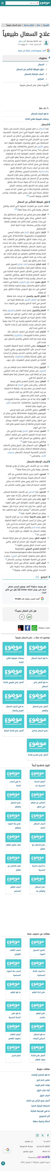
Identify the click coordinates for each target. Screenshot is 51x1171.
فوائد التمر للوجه (42, 1085)
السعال (41, 129)
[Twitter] (43, 1135)
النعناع (20, 385)
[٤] (15, 209)
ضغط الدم (36, 527)
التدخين (31, 492)
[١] (28, 195)
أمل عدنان (22, 41)
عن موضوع (29, 1141)
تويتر (21, 628)
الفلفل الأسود (31, 300)
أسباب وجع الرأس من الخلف (38, 1101)
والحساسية (44, 171)
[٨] (30, 509)
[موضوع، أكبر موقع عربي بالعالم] (45, 3)
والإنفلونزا (19, 356)
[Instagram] (37, 1135)
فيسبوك (27, 628)
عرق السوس (24, 282)
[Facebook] (48, 1135)
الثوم (8, 403)
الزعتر (27, 232)
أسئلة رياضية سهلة (41, 1121)
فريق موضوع (28, 1151)
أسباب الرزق (45, 1095)
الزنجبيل (42, 371)
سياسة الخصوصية (26, 1146)
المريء (14, 556)
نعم (29, 617)
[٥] (21, 441)
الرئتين (40, 146)
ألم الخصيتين (44, 1116)
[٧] (16, 469)
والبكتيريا (18, 335)
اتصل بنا (47, 1141)
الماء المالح (23, 264)
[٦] (30, 455)
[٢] (27, 195)
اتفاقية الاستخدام (43, 1146)
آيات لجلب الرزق (43, 1090)
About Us (46, 1151)
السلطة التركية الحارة (40, 1106)
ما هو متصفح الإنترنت (40, 1075)
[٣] (17, 209)
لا (22, 617)
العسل (25, 431)
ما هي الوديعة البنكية (40, 1111)
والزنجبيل (11, 310)
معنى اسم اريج (43, 1080)
